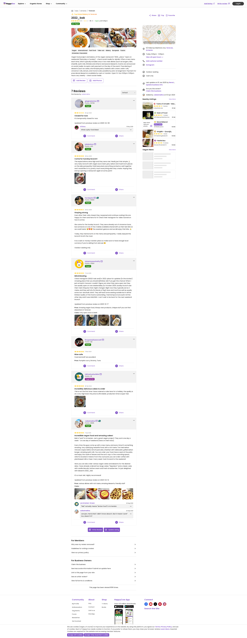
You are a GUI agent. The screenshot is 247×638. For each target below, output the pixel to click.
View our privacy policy (80, 552)
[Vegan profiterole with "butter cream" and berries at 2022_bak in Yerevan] (80, 493)
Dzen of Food (162, 113)
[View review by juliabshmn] (79, 146)
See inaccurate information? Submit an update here (91, 568)
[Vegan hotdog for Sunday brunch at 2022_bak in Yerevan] (80, 320)
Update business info (154, 85)
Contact (91, 607)
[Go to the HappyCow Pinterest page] (160, 604)
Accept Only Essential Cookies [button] (96, 635)
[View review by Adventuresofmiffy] (79, 264)
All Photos (128, 45)
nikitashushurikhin (92, 374)
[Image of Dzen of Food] (148, 115)
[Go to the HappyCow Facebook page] (146, 604)
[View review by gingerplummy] (79, 103)
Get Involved (76, 621)
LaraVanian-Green (87, 503)
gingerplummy (90, 101)
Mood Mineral (162, 122)
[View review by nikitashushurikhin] (79, 376)
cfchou (82, 126)
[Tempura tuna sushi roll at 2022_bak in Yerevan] (115, 320)
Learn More (165, 629)
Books (104, 607)
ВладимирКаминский (93, 340)
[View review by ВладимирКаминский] (79, 342)
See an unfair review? (79, 576)
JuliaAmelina (85, 94)
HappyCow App (122, 599)
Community (60, 4)
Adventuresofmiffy (92, 261)
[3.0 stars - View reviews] (158, 134)
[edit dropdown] (131, 130)
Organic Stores (36, 4)
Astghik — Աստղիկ (164, 131)
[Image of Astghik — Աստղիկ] (148, 134)
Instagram (150, 65)
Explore (21, 4)
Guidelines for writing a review (82, 548)
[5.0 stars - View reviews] (158, 143)
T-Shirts (105, 604)
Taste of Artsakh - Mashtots (167, 104)
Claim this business (78, 564)
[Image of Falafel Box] (148, 143)
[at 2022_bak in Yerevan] (80, 178)
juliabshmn (89, 144)
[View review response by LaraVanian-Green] (76, 504)
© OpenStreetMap (161, 42)
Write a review (158, 124)
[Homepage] (9, 3)
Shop (48, 4)
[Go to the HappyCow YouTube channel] (150, 604)
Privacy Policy (166, 627)
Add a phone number (154, 61)
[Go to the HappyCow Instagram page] (164, 604)
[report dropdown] (134, 100)
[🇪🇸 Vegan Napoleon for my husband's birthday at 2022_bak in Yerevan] (91, 493)
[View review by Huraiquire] (79, 200)
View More (172, 99)
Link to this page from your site (83, 572)
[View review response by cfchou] (76, 127)
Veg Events (76, 611)
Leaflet (146, 42)
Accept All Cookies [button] (75, 635)
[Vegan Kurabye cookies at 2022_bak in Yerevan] (115, 493)
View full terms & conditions (81, 581)
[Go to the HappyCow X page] (155, 604)
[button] (159, 32)
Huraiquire (89, 198)
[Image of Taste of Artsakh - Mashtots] (148, 106)
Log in (238, 4)
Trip (162, 15)
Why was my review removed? (82, 544)
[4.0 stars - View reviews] (158, 115)
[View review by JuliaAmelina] (79, 423)
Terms (157, 627)
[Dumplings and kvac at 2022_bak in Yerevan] (91, 320)
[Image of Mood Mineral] (148, 124)
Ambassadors (77, 607)
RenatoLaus (173, 82)
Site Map (91, 614)
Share (154, 15)
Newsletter (76, 618)
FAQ (89, 603)
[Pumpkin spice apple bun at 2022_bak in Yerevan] (103, 320)
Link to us (91, 610)
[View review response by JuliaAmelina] (76, 511)
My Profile (75, 604)
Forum (74, 614)
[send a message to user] (98, 101)
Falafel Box (161, 141)
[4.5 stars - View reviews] (75, 21)
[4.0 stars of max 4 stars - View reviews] (157, 106)
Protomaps (152, 42)
